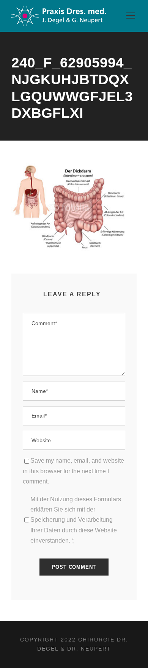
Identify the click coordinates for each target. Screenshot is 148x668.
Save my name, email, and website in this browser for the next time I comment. (73, 470)
